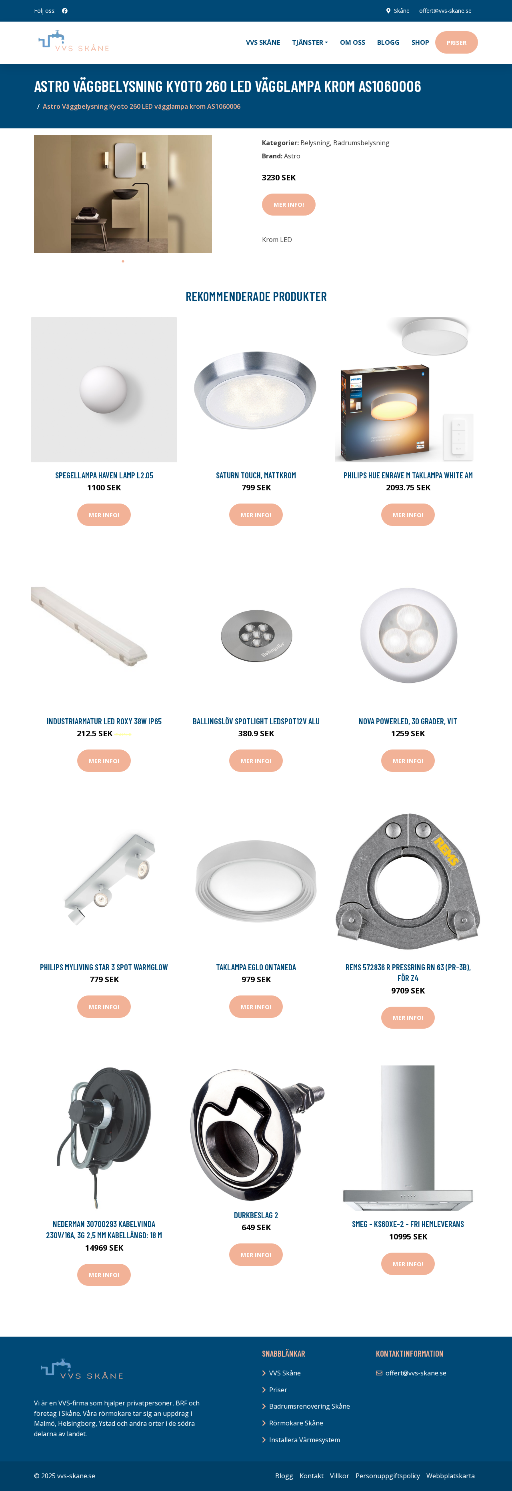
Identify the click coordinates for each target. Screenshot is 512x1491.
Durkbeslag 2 (256, 1215)
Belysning (315, 142)
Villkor (339, 1475)
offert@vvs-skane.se (445, 10)
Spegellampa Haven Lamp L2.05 (104, 475)
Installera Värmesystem (304, 1439)
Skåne (402, 10)
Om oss (352, 42)
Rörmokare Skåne (296, 1423)
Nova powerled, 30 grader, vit (408, 721)
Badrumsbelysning (361, 142)
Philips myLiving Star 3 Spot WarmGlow (104, 967)
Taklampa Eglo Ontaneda (256, 967)
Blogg (388, 42)
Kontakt (312, 1475)
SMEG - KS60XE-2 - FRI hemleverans (408, 1224)
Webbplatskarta (450, 1475)
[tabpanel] (123, 194)
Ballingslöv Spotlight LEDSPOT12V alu (256, 721)
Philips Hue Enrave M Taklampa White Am (408, 475)
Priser (456, 42)
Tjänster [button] (307, 42)
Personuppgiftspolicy (388, 1475)
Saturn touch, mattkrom (256, 475)
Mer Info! (289, 204)
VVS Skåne (263, 42)
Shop (420, 42)
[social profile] (65, 10)
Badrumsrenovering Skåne (309, 1406)
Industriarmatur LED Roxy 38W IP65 (104, 721)
